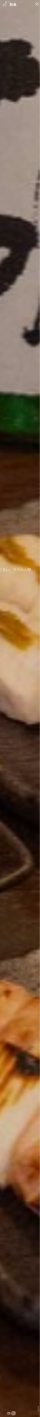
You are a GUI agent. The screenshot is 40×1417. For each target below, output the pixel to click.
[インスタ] (13, 1414)
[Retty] (9, 1414)
